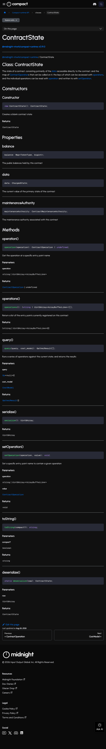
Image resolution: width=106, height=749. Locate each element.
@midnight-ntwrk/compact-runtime (20, 57)
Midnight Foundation (12, 679)
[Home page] (4, 12)
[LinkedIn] (21, 733)
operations (98, 74)
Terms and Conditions (13, 717)
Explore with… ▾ (11, 20)
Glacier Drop (8, 688)
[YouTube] (4, 733)
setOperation (84, 78)
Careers (6, 692)
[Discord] (16, 733)
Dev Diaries (7, 684)
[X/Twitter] (10, 734)
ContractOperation (19, 74)
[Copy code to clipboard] (100, 105)
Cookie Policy (8, 708)
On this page (10, 28)
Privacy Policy (9, 713)
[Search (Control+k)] (101, 4)
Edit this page (12, 624)
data (54, 71)
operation (53, 78)
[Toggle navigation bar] (4, 4)
